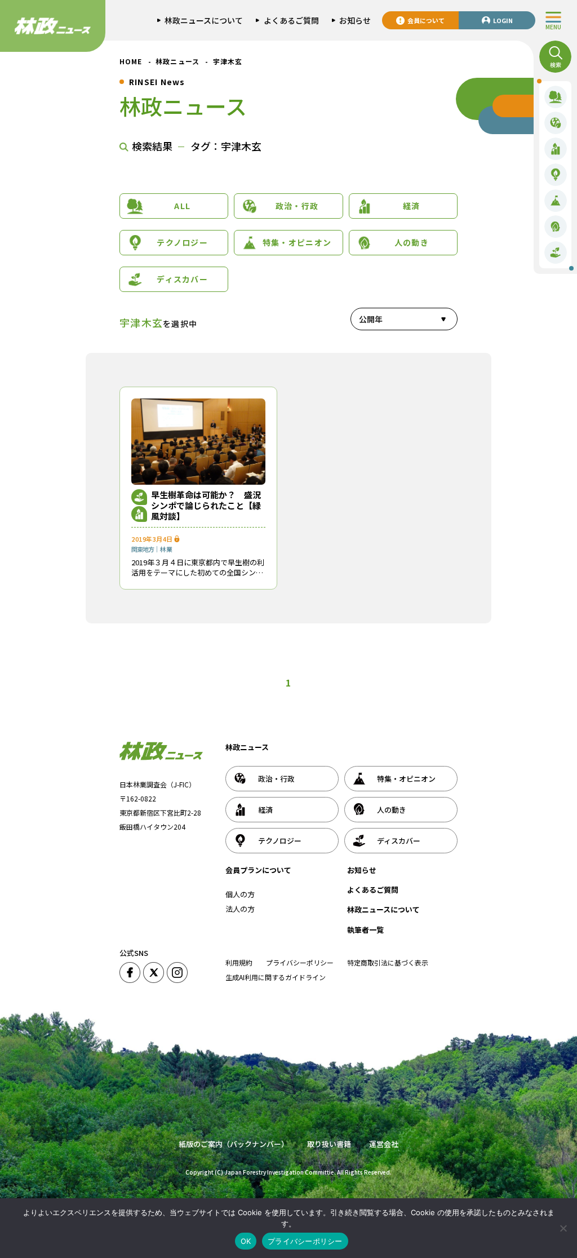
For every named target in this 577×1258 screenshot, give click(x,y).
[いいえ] (563, 1228)
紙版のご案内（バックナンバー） (233, 1144)
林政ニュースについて (383, 909)
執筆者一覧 (365, 929)
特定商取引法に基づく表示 (387, 962)
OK (246, 1241)
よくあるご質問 (372, 889)
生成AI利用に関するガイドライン (275, 977)
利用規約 (238, 962)
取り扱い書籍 (329, 1144)
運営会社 (383, 1144)
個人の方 (240, 894)
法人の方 (240, 908)
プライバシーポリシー (300, 962)
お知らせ (361, 870)
